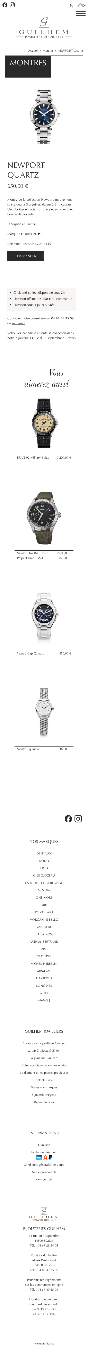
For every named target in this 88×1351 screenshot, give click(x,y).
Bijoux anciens (44, 1102)
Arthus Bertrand (44, 941)
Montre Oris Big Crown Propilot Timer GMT (32, 555)
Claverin (44, 956)
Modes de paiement (44, 1152)
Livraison (44, 1145)
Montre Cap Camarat (31, 653)
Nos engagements (44, 1172)
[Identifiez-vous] (71, 5)
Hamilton (44, 978)
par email (18, 323)
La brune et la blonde (44, 883)
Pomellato (44, 912)
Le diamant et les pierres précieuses (44, 1072)
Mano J (44, 1000)
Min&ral (44, 971)
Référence (14, 244)
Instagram (12, 4)
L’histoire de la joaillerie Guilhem (44, 1043)
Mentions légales (44, 1343)
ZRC (44, 949)
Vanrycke (44, 927)
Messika (44, 890)
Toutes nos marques (44, 1087)
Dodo (44, 861)
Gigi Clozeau (44, 875)
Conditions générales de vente (44, 1165)
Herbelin (29, 234)
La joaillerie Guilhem (44, 1058)
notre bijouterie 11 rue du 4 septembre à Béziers (41, 338)
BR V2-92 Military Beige (33, 457)
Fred (44, 868)
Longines (44, 986)
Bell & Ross (44, 934)
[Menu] (81, 13)
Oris (44, 905)
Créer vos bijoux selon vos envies (44, 1065)
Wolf (44, 993)
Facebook (4, 4)
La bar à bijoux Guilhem (44, 1050)
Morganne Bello (44, 919)
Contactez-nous (44, 1080)
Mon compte (44, 1179)
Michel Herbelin (44, 963)
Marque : (13, 234)
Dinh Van (44, 853)
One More (44, 897)
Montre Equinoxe (28, 749)
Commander (25, 256)
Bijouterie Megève (44, 1095)
